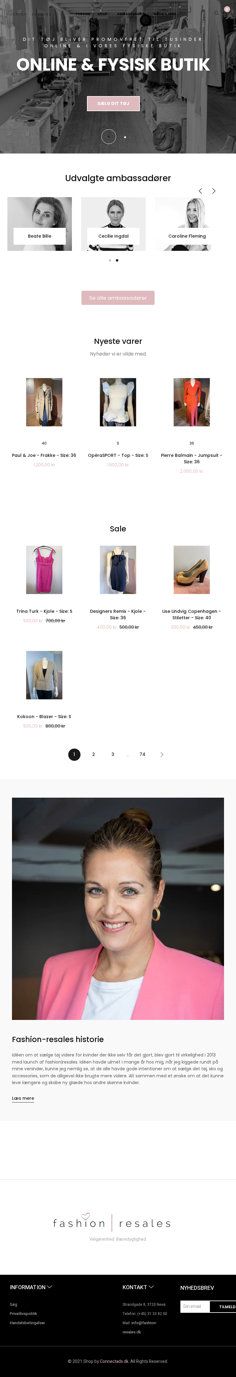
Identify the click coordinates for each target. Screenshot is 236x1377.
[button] (108, 137)
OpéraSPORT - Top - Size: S (118, 455)
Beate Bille (39, 236)
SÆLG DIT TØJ (113, 103)
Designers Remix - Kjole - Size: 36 (118, 614)
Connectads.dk (114, 1361)
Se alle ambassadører (118, 297)
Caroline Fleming (187, 236)
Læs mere (23, 1098)
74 (142, 754)
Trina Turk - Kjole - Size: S (44, 611)
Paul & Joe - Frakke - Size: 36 (44, 455)
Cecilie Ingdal (113, 236)
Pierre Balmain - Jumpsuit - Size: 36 (191, 458)
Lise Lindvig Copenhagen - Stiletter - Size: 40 (191, 614)
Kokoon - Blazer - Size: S (44, 717)
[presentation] (200, 191)
